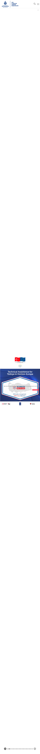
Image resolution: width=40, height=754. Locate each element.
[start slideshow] (5, 748)
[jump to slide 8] (18, 749)
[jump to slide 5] (13, 749)
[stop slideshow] (34, 748)
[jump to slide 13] (25, 749)
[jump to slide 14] (26, 749)
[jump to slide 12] (23, 749)
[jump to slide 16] (29, 749)
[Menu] (38, 4)
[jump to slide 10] (20, 749)
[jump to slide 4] (12, 749)
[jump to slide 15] (28, 749)
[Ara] (34, 4)
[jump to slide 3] (10, 749)
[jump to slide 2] (9, 749)
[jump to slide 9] (19, 749)
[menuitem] (34, 4)
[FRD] (15, 4)
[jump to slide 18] (32, 749)
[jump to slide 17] (30, 749)
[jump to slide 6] (15, 749)
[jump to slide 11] (22, 749)
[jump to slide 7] (16, 749)
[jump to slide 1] (8, 749)
